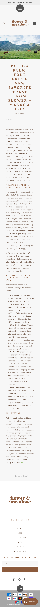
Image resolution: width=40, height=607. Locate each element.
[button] (4, 22)
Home (20, 529)
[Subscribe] (20, 569)
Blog (20, 542)
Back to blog (21, 476)
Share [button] (10, 119)
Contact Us (20, 551)
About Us (20, 547)
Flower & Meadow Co (16, 604)
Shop (20, 533)
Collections (20, 538)
